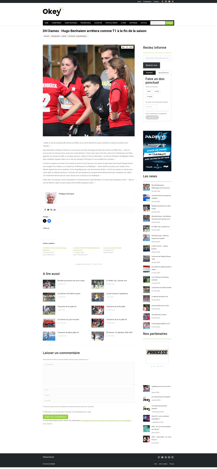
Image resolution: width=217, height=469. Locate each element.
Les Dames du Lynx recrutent (68, 319)
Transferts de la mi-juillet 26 (116, 319)
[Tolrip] (163, 363)
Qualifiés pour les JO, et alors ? (161, 388)
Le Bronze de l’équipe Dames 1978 (161, 258)
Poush (53, 464)
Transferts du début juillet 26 (68, 332)
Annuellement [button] (163, 73)
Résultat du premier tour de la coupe (71, 281)
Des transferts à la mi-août (160, 305)
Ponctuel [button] (149, 73)
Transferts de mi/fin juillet (115, 307)
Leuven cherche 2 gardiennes (117, 294)
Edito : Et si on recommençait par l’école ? (161, 428)
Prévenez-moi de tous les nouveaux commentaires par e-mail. (68, 412)
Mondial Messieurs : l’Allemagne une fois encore (161, 186)
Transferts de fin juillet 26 (67, 307)
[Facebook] (45, 210)
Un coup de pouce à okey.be (161, 397)
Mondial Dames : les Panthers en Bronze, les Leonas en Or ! (161, 217)
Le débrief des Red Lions (160, 296)
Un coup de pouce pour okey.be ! (159, 407)
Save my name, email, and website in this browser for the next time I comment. (69, 406)
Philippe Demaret (48, 457)
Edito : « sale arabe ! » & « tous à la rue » (161, 438)
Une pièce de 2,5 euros (159, 314)
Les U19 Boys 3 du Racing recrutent (160, 278)
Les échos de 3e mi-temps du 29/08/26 (161, 197)
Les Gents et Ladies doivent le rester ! (161, 268)
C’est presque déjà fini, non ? (161, 323)
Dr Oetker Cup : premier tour (116, 281)
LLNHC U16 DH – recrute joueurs (160, 247)
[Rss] (51, 210)
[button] (151, 366)
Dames (84, 264)
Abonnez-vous (151, 65)
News (89, 264)
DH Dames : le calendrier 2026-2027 (119, 332)
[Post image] (49, 284)
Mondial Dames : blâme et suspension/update (160, 237)
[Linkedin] (55, 210)
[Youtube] (48, 210)
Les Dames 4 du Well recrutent (69, 294)
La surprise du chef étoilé (112, 248)
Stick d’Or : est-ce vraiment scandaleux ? (160, 417)
